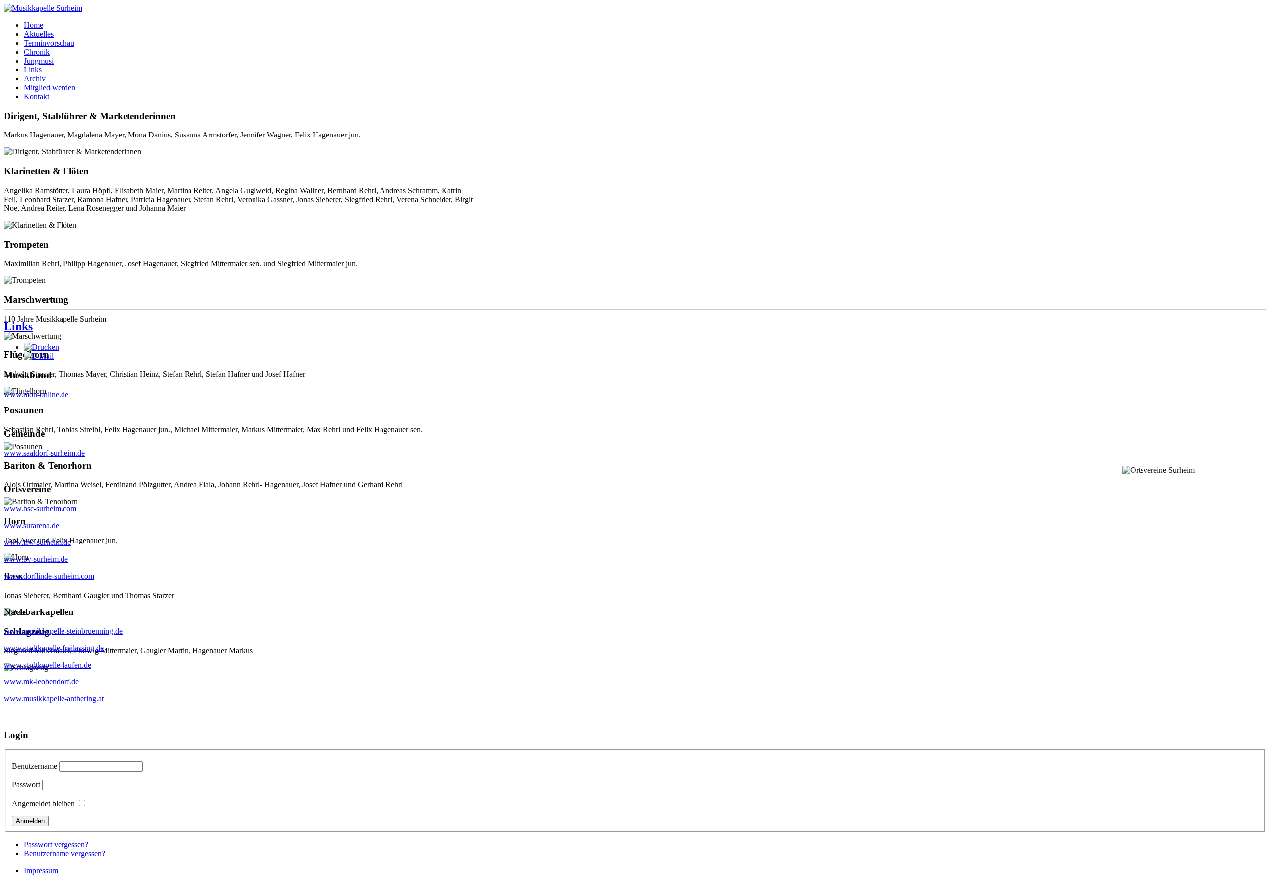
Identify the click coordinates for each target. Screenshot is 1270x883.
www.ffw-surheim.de (37, 542)
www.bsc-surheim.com (40, 508)
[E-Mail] (39, 356)
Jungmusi (39, 61)
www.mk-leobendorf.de (41, 682)
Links (33, 70)
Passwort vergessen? (56, 844)
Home (33, 25)
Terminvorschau (49, 43)
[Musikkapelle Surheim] (43, 8)
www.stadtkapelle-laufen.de (47, 665)
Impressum (41, 870)
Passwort (26, 784)
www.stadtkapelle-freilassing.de (54, 648)
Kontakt (36, 96)
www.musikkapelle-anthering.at (54, 698)
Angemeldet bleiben (43, 803)
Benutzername (34, 766)
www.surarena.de (31, 525)
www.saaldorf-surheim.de (44, 453)
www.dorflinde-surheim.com (49, 576)
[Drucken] (41, 347)
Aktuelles (39, 34)
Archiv (35, 78)
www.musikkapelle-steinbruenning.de (63, 631)
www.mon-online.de (36, 394)
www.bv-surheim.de (36, 559)
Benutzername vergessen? (64, 853)
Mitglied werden (49, 87)
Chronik (37, 52)
